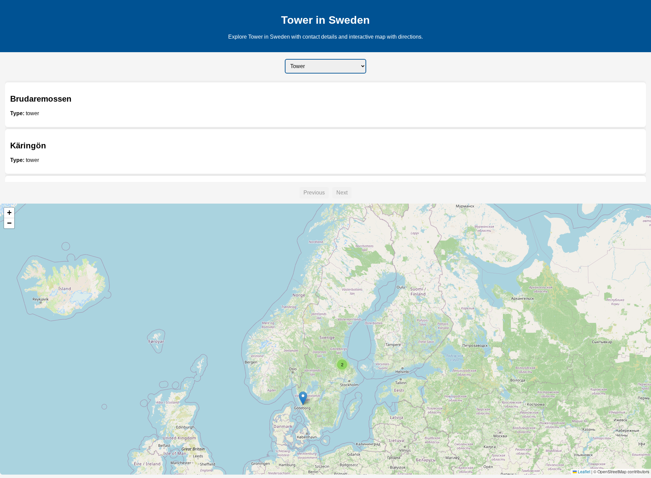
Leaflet (583, 471)
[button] (303, 398)
